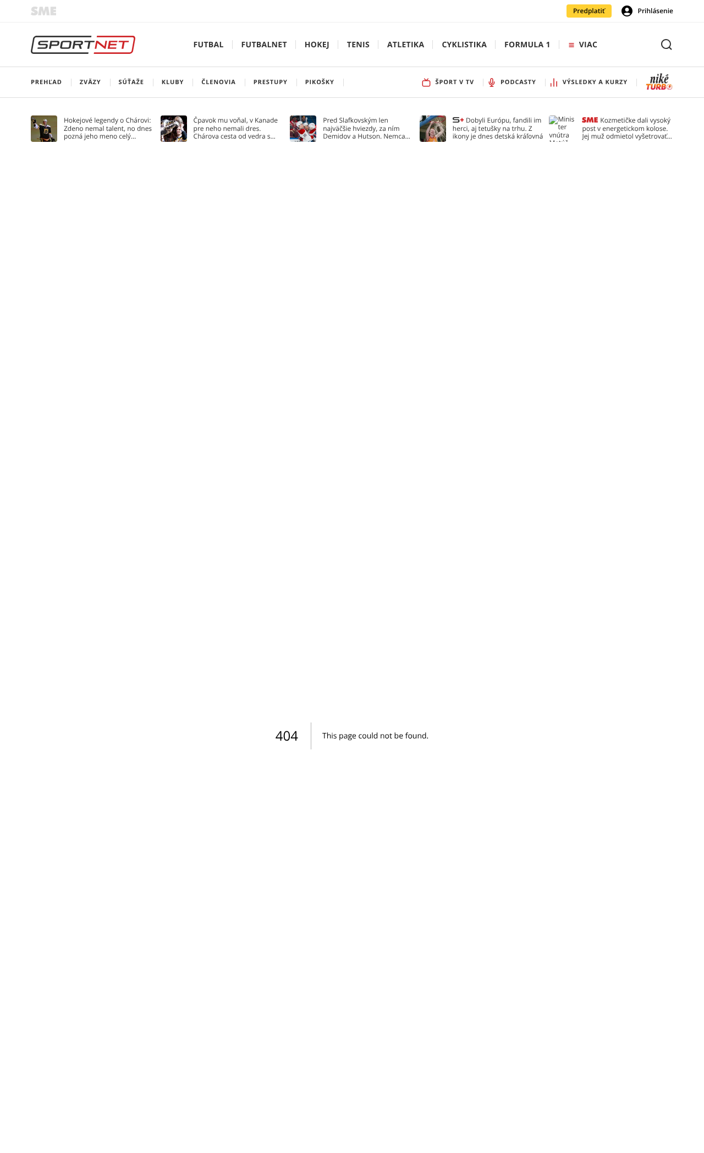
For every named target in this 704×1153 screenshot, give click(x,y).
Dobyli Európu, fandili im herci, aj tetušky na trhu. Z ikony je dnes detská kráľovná (498, 128)
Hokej (317, 45)
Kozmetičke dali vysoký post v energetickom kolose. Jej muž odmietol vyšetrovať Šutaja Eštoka (626, 128)
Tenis (358, 45)
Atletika (405, 45)
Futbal (209, 45)
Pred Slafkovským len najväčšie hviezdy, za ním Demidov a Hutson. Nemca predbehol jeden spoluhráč (364, 128)
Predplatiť (589, 10)
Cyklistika (464, 45)
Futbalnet (264, 45)
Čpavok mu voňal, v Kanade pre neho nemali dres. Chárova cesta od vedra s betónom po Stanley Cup (236, 128)
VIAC (588, 45)
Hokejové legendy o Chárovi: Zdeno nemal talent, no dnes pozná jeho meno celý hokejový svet (108, 128)
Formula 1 (527, 45)
